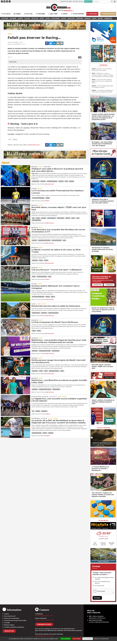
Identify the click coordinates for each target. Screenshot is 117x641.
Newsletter (9, 631)
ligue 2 (52, 296)
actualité (45, 396)
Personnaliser (87, 638)
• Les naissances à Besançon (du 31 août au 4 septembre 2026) (102, 91)
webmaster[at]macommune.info (44, 635)
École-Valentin (36, 396)
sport (66, 181)
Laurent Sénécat (51, 218)
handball (44, 218)
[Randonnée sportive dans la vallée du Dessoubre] (15, 310)
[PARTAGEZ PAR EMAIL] (58, 43)
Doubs (33, 304)
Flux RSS (7, 622)
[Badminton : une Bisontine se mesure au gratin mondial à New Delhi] (15, 384)
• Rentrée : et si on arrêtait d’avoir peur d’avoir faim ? (102, 69)
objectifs (68, 218)
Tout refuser (77, 638)
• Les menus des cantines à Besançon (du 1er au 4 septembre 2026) (102, 81)
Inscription (97, 284)
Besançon (34, 166)
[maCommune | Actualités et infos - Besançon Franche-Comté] (58, 7)
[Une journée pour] (15, 273)
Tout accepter (65, 638)
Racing (15, 139)
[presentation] (92, 437)
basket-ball (34, 260)
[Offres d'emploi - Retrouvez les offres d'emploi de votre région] (103, 156)
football (47, 198)
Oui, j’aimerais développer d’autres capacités (104, 578)
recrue (62, 371)
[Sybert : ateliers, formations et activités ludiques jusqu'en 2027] (103, 389)
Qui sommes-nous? (10, 616)
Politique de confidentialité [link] (101, 638)
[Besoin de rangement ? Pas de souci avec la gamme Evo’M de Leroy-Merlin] (103, 297)
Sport (10, 34)
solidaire (38, 411)
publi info (61, 181)
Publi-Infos (47, 166)
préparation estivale (54, 371)
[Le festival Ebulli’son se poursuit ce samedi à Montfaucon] (103, 456)
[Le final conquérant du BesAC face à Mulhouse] (15, 326)
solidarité (51, 433)
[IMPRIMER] (61, 43)
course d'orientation (56, 240)
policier (45, 433)
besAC (41, 260)
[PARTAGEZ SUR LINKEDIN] (54, 43)
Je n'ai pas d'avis (99, 585)
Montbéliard (35, 418)
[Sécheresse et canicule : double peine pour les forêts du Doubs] (103, 237)
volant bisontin (55, 350)
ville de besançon (36, 220)
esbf (33, 218)
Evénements (53, 396)
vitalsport (71, 181)
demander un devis (44, 624)
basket (33, 330)
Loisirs (38, 304)
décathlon (43, 181)
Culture (50, 418)
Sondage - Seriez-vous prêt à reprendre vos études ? (102, 573)
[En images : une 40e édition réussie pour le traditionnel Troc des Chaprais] (103, 131)
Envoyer (97, 598)
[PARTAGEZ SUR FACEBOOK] (47, 43)
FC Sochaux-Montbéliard (38, 198)
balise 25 (34, 240)
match (46, 371)
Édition (60, 10)
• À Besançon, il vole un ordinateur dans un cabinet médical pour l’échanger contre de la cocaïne (102, 75)
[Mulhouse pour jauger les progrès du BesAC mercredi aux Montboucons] (15, 364)
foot (10, 139)
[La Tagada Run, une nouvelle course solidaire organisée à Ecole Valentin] (15, 402)
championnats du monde (44, 240)
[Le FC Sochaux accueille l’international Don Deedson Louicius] (15, 194)
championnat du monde (44, 350)
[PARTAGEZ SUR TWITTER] (50, 43)
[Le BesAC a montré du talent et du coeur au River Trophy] (15, 253)
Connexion (109, 284)
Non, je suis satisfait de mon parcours (102, 582)
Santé (59, 396)
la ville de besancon (42, 276)
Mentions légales (9, 625)
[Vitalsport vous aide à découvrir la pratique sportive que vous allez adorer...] (103, 188)
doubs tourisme (35, 312)
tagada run (44, 411)
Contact (6, 613)
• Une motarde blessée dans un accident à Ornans (102, 86)
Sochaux (34, 188)
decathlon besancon (52, 181)
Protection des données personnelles (15, 620)
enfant (33, 276)
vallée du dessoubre (53, 312)
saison (73, 218)
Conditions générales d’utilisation (14, 627)
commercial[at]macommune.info (44, 620)
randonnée (44, 312)
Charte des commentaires (11, 618)
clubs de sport (35, 181)
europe (38, 218)
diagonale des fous (36, 433)
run (33, 411)
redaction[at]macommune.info (44, 615)
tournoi (46, 260)
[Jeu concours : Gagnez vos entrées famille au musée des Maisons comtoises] (103, 482)
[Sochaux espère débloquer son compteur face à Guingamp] (15, 290)
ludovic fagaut (60, 218)
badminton (34, 350)
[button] (111, 1)
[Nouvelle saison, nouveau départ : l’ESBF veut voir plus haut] (15, 211)
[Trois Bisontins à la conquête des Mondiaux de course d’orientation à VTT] (15, 233)
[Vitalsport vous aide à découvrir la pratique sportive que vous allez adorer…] (15, 173)
